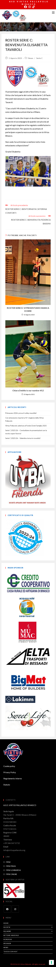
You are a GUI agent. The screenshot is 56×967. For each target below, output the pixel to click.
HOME (5, 923)
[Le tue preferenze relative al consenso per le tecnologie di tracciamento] (51, 962)
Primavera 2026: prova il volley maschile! (21, 413)
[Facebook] (7, 909)
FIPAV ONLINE (11, 874)
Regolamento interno (12, 778)
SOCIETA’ (7, 927)
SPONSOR (7, 943)
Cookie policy (9, 766)
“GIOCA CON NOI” (10, 951)
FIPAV (8, 862)
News (30, 58)
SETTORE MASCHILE (11, 935)
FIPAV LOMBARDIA (13, 870)
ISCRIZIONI (7, 939)
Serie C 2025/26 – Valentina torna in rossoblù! (23, 438)
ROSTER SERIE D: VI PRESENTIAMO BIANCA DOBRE (28, 309)
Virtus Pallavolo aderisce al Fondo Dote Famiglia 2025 (26, 426)
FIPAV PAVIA (11, 866)
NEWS (5, 947)
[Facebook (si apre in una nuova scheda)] (25, 6)
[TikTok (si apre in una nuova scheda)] (33, 6)
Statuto (6, 784)
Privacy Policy (9, 772)
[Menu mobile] (53, 12)
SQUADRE (7, 931)
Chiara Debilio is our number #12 (28, 390)
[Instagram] (15, 909)
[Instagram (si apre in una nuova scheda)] (30, 6)
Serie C (39, 58)
